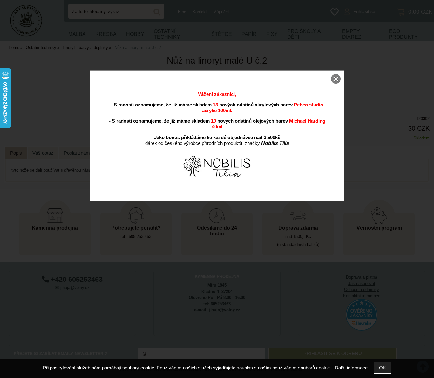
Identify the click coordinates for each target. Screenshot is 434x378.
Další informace (351, 367)
